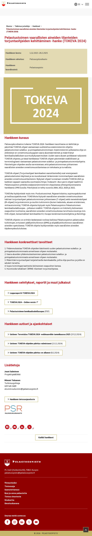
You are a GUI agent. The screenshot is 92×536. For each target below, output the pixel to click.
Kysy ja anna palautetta (16, 493)
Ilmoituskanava (12, 503)
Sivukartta (9, 500)
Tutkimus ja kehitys (22, 26)
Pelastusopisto (50, 533)
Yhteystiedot (11, 483)
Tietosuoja (10, 486)
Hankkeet (36, 26)
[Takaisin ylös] (86, 530)
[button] (78, 4)
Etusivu (9, 26)
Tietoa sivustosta (13, 496)
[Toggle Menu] (87, 4)
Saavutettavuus (12, 489)
